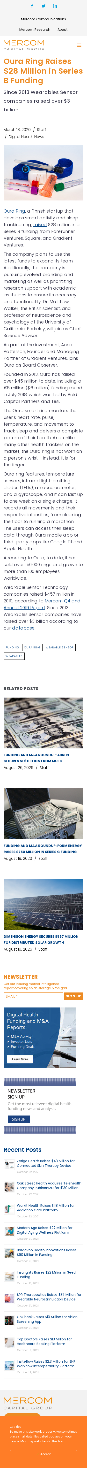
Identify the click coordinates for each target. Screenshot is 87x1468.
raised (40, 225)
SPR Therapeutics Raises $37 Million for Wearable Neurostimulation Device (49, 1297)
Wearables (14, 656)
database (23, 628)
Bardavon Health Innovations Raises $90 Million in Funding (47, 1252)
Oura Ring (14, 211)
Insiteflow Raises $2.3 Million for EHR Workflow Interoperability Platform (46, 1363)
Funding (12, 647)
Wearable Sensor (60, 647)
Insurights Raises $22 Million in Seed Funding (46, 1274)
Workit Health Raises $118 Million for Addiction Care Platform (46, 1208)
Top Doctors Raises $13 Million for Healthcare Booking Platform (44, 1341)
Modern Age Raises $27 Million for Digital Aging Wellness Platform (44, 1230)
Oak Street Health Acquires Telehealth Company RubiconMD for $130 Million (49, 1185)
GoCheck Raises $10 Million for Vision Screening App (47, 1319)
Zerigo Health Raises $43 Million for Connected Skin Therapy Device (46, 1163)
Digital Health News (26, 136)
